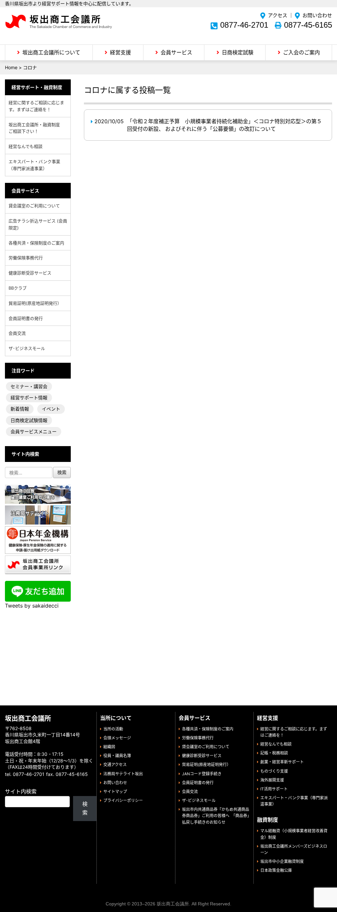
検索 (85, 808)
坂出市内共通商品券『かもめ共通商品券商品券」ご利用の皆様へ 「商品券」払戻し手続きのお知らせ (215, 815)
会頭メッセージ (117, 737)
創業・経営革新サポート (282, 761)
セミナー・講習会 (29, 386)
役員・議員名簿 (117, 755)
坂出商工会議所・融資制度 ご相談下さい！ (36, 128)
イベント (51, 409)
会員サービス (176, 52)
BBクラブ (18, 288)
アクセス (277, 15)
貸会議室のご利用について (34, 205)
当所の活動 (113, 729)
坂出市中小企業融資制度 (282, 861)
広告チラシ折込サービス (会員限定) (38, 224)
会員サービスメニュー (34, 431)
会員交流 (17, 333)
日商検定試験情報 (29, 420)
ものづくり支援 (274, 771)
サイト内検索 (21, 791)
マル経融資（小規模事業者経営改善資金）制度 (293, 834)
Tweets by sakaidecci (32, 605)
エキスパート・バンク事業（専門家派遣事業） (34, 165)
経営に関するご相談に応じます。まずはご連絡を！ (36, 106)
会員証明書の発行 (26, 318)
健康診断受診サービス (30, 272)
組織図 (109, 746)
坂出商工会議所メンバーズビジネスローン (293, 849)
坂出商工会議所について (51, 52)
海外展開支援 (272, 780)
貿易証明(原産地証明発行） (35, 303)
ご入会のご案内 (301, 52)
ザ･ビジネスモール (27, 348)
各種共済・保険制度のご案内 (36, 242)
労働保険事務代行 (26, 257)
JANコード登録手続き (201, 773)
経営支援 (120, 52)
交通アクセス (115, 764)
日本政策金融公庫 (276, 870)
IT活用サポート (274, 788)
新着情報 (20, 409)
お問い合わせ (317, 15)
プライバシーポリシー (123, 800)
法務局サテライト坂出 (123, 773)
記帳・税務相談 (274, 753)
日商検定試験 (237, 52)
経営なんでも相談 (25, 146)
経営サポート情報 (29, 397)
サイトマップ (115, 791)
